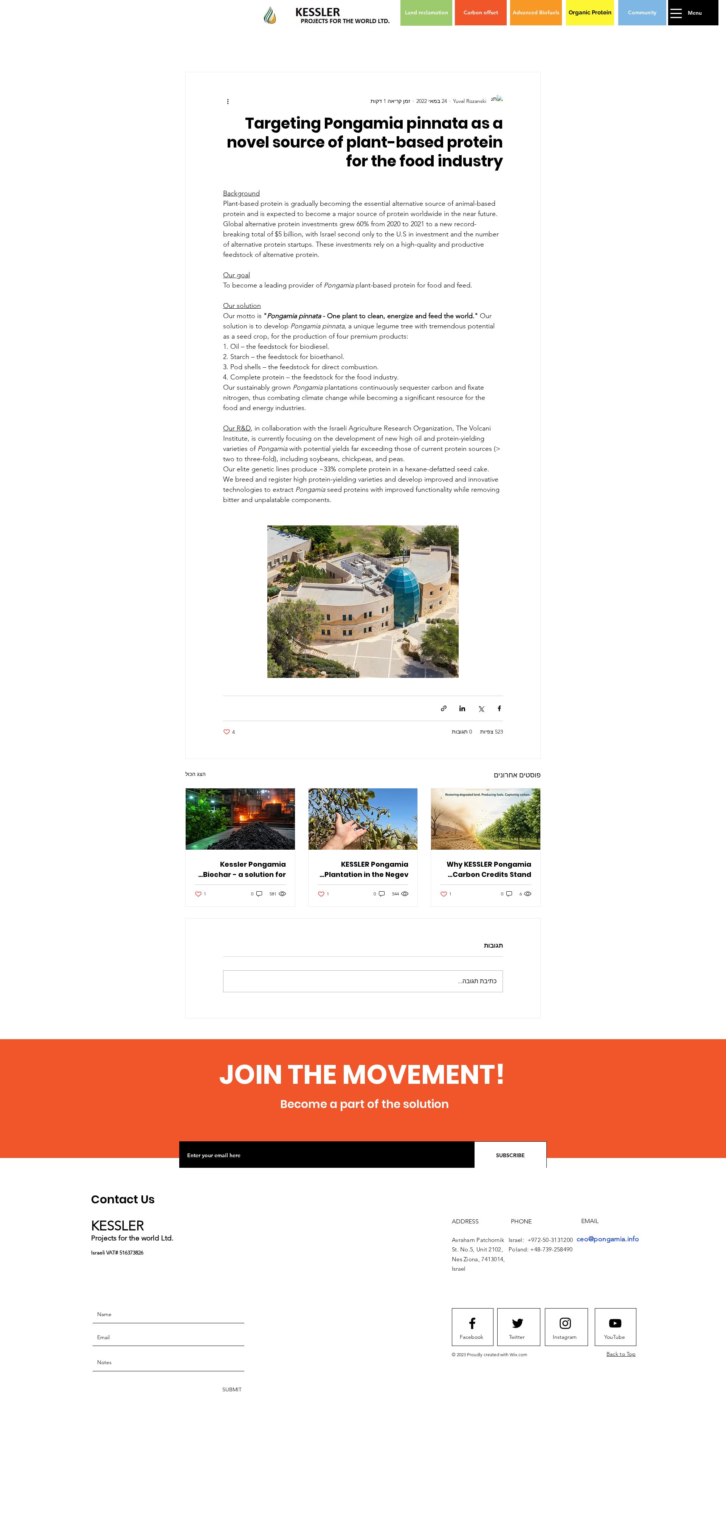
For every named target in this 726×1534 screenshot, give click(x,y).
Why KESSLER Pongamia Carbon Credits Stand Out (489, 869)
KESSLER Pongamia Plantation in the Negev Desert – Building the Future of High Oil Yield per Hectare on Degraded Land (366, 869)
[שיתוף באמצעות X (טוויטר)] (480, 708)
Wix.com (518, 1354)
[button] (676, 13)
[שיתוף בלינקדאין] (462, 708)
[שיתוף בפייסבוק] (499, 708)
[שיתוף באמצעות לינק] (443, 708)
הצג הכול (195, 774)
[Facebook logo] (472, 1323)
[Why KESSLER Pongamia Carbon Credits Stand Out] (485, 819)
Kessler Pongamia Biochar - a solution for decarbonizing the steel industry (243, 869)
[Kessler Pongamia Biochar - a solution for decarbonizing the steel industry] (240, 819)
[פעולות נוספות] (227, 101)
